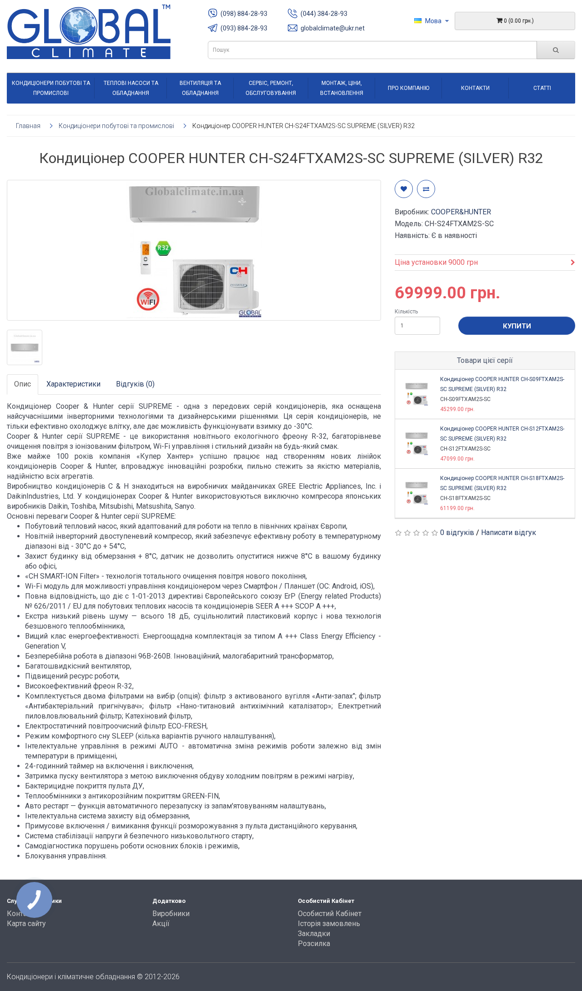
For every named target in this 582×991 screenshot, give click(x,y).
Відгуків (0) (135, 384)
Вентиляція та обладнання (200, 88)
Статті (542, 88)
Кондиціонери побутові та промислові (51, 88)
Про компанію (408, 88)
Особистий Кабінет (329, 913)
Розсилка (314, 943)
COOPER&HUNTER (461, 212)
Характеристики (73, 384)
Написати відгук (508, 532)
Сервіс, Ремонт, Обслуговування (271, 88)
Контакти (475, 88)
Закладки (314, 933)
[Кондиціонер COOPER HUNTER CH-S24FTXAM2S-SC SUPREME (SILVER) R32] (194, 250)
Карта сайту (26, 923)
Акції (161, 923)
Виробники (171, 913)
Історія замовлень (329, 923)
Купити (517, 326)
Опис (22, 384)
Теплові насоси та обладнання (131, 88)
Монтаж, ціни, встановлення (341, 88)
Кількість (406, 311)
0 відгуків (457, 532)
